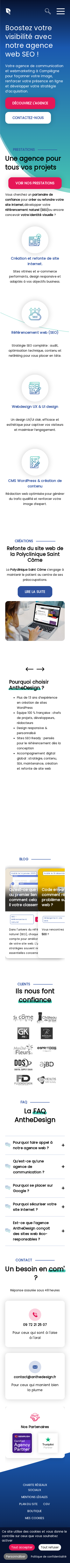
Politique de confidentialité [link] (48, 1557)
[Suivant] (40, 669)
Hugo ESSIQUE (54, 919)
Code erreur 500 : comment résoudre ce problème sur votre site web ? (37, 897)
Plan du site (28, 1504)
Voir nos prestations (35, 183)
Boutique (34, 1511)
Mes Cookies (34, 1518)
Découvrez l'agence (30, 103)
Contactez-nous (28, 117)
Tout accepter (21, 1547)
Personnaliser (15, 1556)
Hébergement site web (26, 919)
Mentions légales (34, 1497)
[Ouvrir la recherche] (48, 11)
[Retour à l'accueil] (7, 11)
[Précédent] (29, 669)
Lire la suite (35, 591)
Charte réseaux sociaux (35, 1487)
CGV (46, 1504)
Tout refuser (50, 1547)
